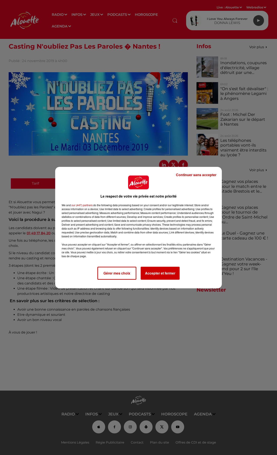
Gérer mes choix (116, 273)
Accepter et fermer (160, 273)
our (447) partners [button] (82, 205)
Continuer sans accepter (196, 174)
